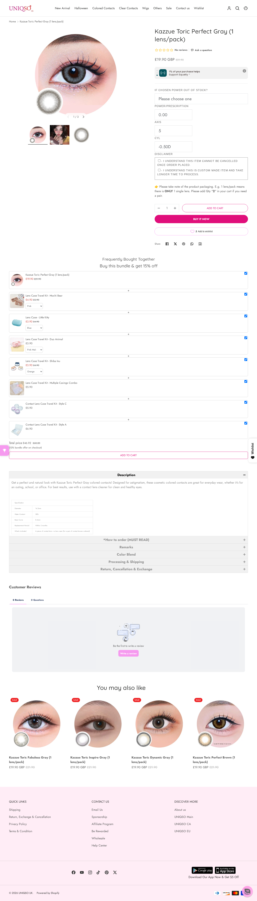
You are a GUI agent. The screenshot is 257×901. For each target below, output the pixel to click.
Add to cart (215, 208)
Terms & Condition (20, 831)
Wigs (145, 8)
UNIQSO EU (182, 831)
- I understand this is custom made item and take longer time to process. (200, 172)
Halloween (81, 8)
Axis (158, 122)
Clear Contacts (128, 8)
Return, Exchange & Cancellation (30, 817)
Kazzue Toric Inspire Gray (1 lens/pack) (90, 759)
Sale (169, 8)
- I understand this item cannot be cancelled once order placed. (197, 162)
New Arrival (62, 8)
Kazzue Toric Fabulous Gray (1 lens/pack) (30, 759)
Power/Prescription (172, 106)
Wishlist (199, 8)
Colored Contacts (103, 8)
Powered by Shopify (48, 893)
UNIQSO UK (26, 893)
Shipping (14, 810)
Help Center (99, 845)
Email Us (97, 810)
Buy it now (201, 219)
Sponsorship (99, 817)
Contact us (182, 8)
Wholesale (98, 838)
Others (157, 8)
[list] (76, 75)
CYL (157, 138)
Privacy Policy (18, 824)
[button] (128, 475)
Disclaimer (164, 153)
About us (180, 810)
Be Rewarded (100, 831)
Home (12, 21)
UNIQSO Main (183, 817)
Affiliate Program (102, 824)
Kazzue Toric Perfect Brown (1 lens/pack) (214, 759)
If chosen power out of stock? (181, 90)
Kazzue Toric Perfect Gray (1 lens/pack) (41, 21)
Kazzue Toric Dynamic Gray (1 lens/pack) (152, 759)
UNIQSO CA (182, 824)
